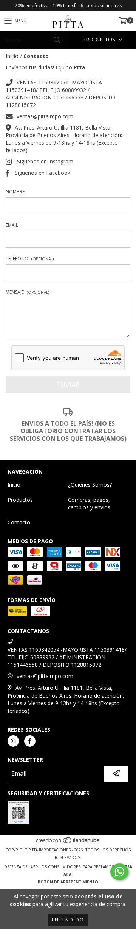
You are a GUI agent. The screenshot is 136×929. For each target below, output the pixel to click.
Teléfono (30, 258)
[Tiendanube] (68, 842)
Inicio (12, 56)
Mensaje (27, 292)
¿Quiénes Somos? (90, 484)
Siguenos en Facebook (42, 172)
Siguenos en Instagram (45, 161)
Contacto (19, 522)
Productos (20, 499)
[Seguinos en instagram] (13, 741)
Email (12, 225)
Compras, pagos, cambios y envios (89, 503)
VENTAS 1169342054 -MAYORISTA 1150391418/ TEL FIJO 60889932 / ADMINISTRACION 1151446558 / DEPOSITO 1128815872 (60, 93)
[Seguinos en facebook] (30, 741)
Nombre (15, 191)
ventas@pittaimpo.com (45, 116)
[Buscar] (56, 39)
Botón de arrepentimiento (68, 882)
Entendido (68, 920)
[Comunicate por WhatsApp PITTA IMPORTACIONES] (119, 871)
